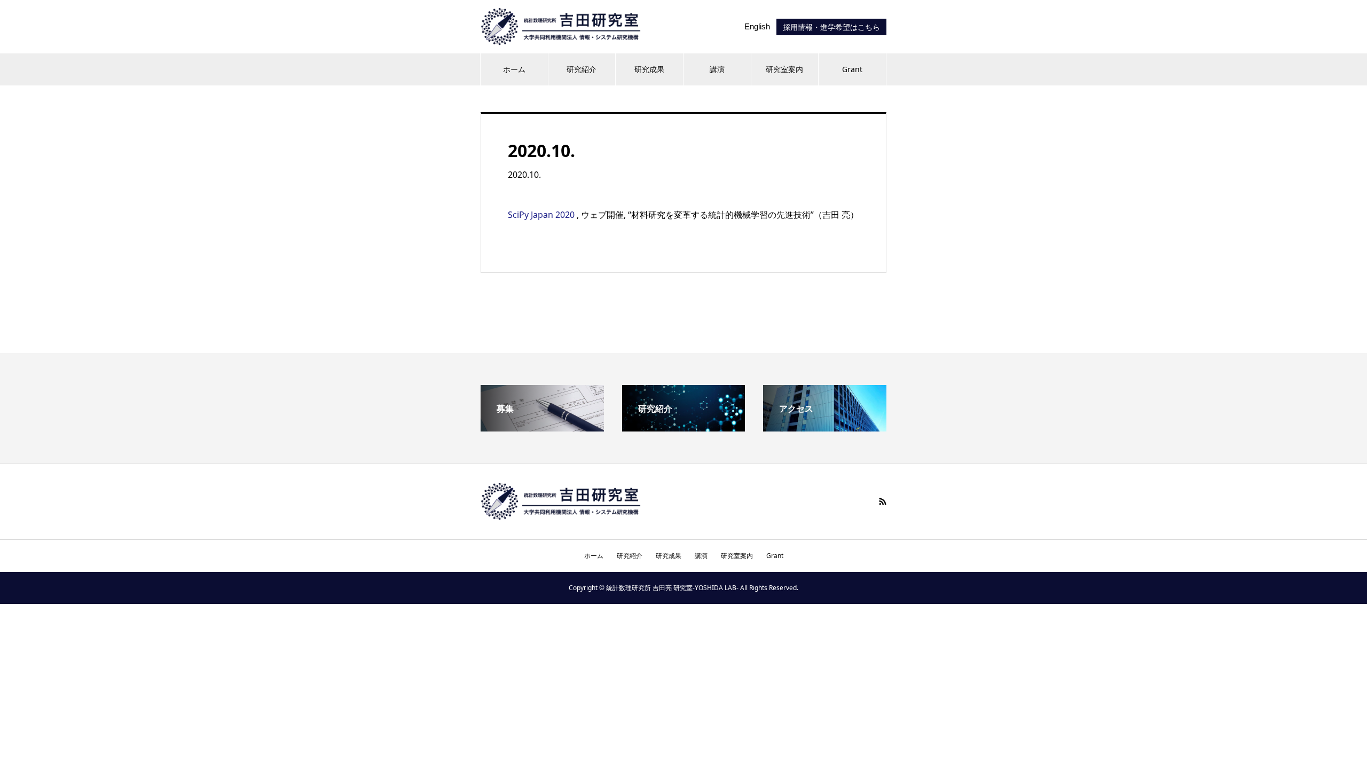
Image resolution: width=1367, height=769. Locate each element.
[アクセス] (824, 427)
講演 (717, 69)
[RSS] (882, 501)
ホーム (514, 69)
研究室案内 (784, 69)
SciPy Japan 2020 (542, 215)
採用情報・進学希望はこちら (831, 27)
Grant (852, 69)
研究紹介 (581, 69)
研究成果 (649, 69)
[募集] (542, 427)
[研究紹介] (683, 427)
